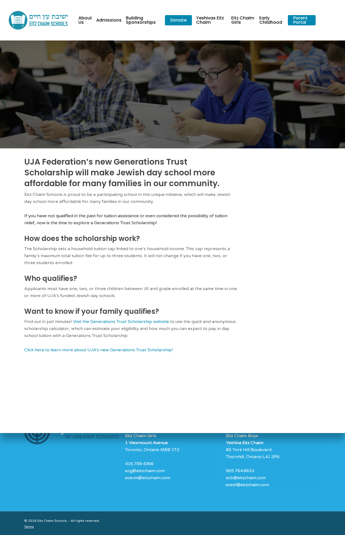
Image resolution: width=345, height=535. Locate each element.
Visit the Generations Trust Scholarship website (121, 321)
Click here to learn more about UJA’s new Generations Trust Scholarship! (98, 350)
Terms (29, 527)
